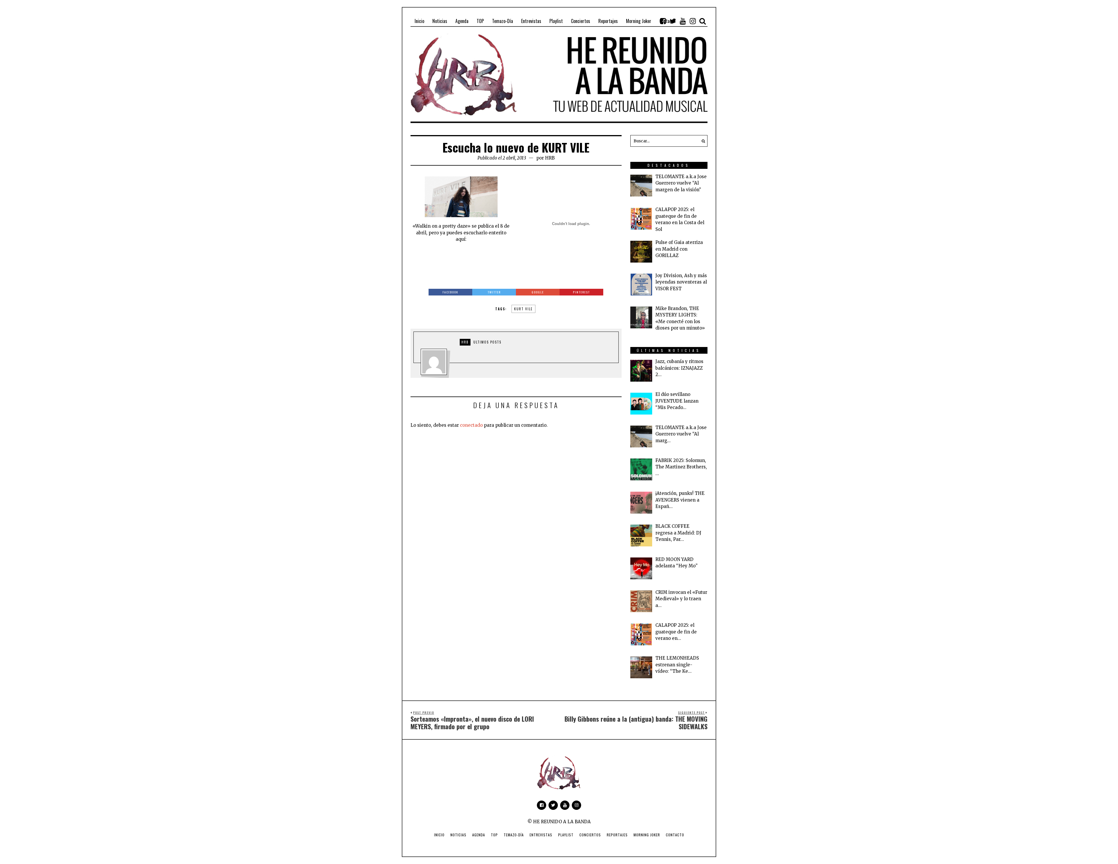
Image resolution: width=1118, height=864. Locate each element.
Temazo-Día (514, 834)
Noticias (458, 834)
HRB (550, 158)
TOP (494, 834)
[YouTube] (683, 21)
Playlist (566, 834)
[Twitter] (673, 21)
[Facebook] (663, 21)
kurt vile (523, 309)
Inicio (439, 834)
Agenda (478, 834)
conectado (471, 425)
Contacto (675, 834)
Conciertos (590, 834)
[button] (701, 141)
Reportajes (617, 834)
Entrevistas (541, 834)
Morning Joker (647, 834)
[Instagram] (693, 21)
